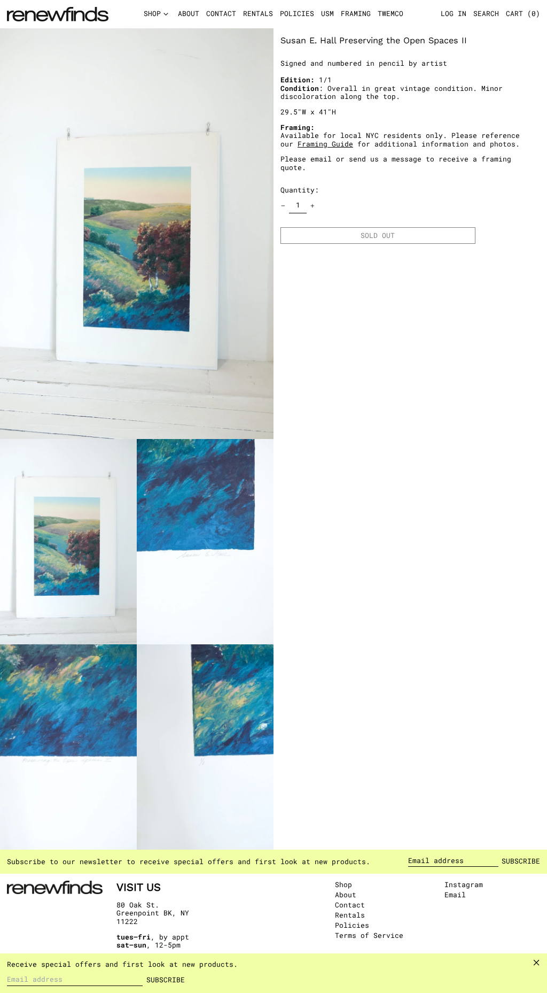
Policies (352, 925)
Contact (350, 905)
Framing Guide (325, 144)
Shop (343, 884)
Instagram (463, 885)
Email (455, 895)
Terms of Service (369, 935)
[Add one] (313, 205)
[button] (523, 14)
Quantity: (299, 190)
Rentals (350, 915)
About (345, 894)
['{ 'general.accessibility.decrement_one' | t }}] (283, 205)
